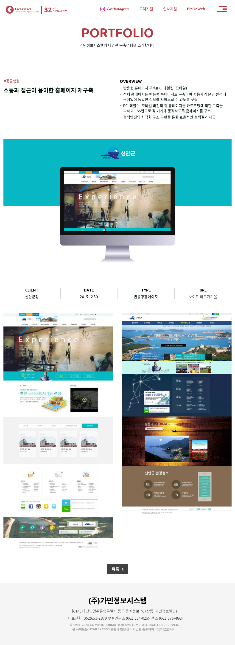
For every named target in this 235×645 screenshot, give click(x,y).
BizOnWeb (196, 9)
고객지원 (146, 9)
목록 (115, 569)
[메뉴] (222, 9)
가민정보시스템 (23, 10)
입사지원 (170, 9)
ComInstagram (118, 9)
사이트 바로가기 (201, 297)
